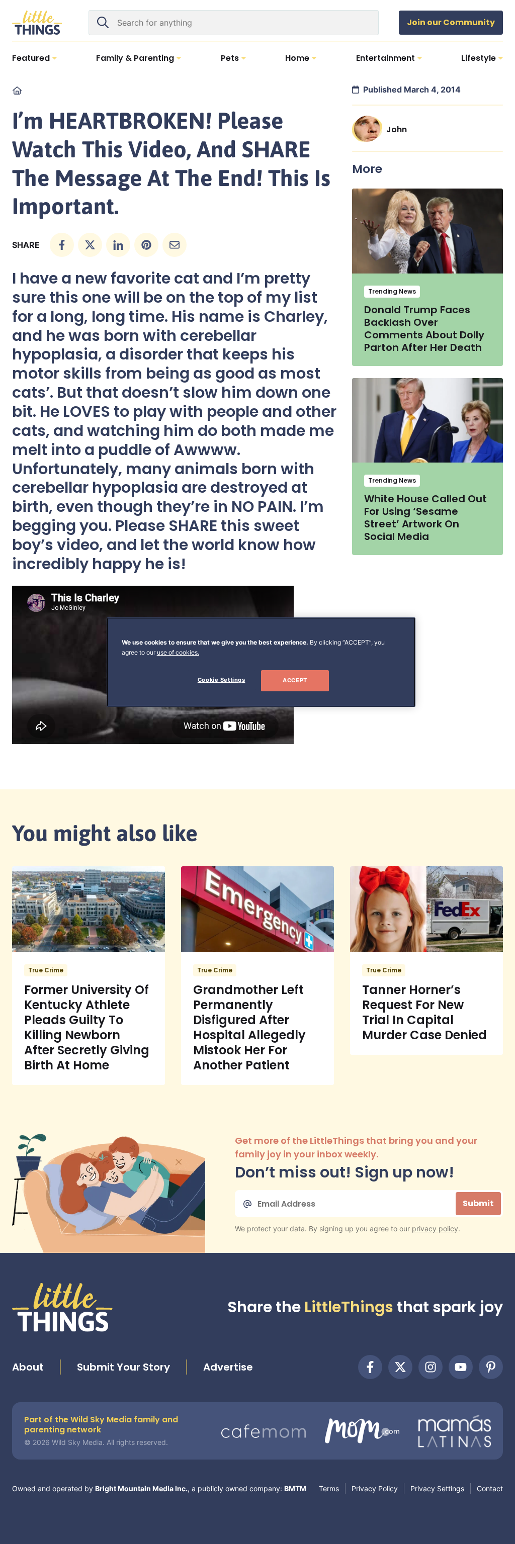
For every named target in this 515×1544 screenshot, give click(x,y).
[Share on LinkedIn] (118, 245)
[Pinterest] (491, 1367)
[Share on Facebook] (62, 245)
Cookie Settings (221, 679)
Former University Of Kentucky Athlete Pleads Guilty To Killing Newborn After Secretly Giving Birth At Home (86, 1027)
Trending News (392, 291)
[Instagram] (430, 1367)
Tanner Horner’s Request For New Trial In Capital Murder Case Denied (424, 1012)
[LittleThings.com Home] (37, 23)
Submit (478, 1203)
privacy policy (435, 1228)
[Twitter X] (400, 1367)
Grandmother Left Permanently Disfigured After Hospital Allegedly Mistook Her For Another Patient (249, 1027)
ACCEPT (295, 680)
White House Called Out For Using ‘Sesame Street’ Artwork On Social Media (425, 517)
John (396, 129)
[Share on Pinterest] (146, 245)
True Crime (45, 970)
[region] (261, 662)
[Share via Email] (174, 245)
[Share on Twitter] (90, 245)
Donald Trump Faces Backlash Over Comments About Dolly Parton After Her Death (424, 328)
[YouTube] (461, 1367)
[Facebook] (370, 1367)
